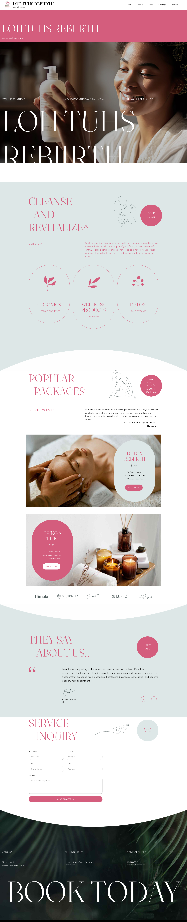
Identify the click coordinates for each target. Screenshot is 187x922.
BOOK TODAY (93, 891)
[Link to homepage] (7, 5)
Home (130, 5)
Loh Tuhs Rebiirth (33, 3)
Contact (175, 5)
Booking (162, 5)
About (140, 5)
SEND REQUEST (64, 799)
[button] (143, 699)
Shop (151, 5)
